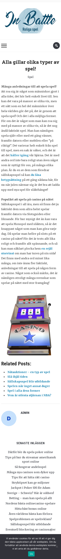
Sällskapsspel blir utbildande (31, 524)
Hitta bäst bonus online (30, 508)
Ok (31, 554)
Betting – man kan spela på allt (30, 498)
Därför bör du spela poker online (30, 452)
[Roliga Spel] (30, 20)
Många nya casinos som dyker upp (30, 472)
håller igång (19, 155)
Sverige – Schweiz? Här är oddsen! (30, 493)
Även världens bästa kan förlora (30, 514)
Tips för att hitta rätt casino (30, 477)
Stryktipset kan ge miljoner (30, 482)
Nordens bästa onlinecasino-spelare (30, 503)
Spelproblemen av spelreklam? (30, 519)
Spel (31, 77)
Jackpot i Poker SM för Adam (30, 487)
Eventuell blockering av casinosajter (31, 529)
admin (25, 413)
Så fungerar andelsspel (30, 467)
